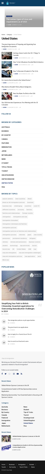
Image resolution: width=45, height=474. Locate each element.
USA (29, 249)
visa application (30, 256)
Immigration (7, 147)
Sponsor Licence (34, 242)
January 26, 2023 (13, 82)
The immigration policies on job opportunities (21, 320)
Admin (9, 25)
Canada (9, 16)
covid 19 (36, 206)
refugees (32, 238)
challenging (18, 206)
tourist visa (6, 249)
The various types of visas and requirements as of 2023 (19, 20)
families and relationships (11, 213)
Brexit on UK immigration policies (14, 202)
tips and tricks (25, 245)
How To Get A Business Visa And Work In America (28, 62)
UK (13, 249)
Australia (6, 127)
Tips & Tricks (7, 167)
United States (17, 34)
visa (35, 249)
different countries (9, 209)
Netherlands (7, 155)
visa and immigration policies (12, 256)
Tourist (5, 171)
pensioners (6, 238)
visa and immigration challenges (29, 252)
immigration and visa (20, 216)
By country (6, 135)
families (29, 209)
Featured (5, 143)
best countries (20, 198)
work (39, 256)
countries (28, 206)
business (30, 202)
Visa (3, 187)
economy (21, 209)
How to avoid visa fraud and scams (18, 341)
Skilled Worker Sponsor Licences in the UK (15, 385)
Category (9, 34)
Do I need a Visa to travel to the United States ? (16, 80)
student (5, 245)
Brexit (30, 198)
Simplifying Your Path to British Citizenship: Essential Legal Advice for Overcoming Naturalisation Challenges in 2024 (18, 307)
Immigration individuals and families (15, 224)
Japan (4, 151)
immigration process (9, 234)
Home (3, 34)
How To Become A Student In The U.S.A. (25, 71)
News (4, 159)
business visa (7, 206)
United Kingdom (8, 179)
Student (5, 163)
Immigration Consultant (10, 220)
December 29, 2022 (25, 58)
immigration (7, 216)
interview (22, 234)
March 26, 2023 (12, 49)
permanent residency (20, 238)
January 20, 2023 (24, 96)
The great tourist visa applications (18, 327)
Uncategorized (8, 175)
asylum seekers (8, 198)
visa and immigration (9, 252)
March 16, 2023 (17, 25)
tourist (34, 245)
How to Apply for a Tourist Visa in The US (20, 334)
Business (5, 131)
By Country (12, 467)
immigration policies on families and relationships (19, 231)
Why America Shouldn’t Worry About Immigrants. (17, 87)
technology (14, 245)
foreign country (27, 213)
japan (29, 234)
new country (38, 234)
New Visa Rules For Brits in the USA (24, 93)
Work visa (6, 260)
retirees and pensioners (18, 242)
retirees (5, 242)
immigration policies (9, 227)
